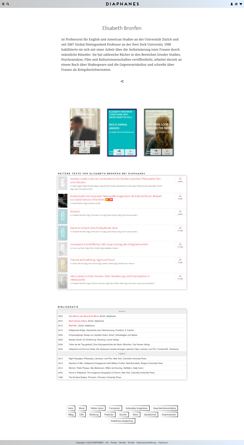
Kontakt (131, 442)
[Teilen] (122, 81)
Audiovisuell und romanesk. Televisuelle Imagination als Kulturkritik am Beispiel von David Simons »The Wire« (115, 198)
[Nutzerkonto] (231, 4)
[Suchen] (7, 4)
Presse (114, 442)
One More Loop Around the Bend (84, 316)
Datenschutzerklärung (146, 442)
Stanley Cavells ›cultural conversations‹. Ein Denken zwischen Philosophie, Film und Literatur (115, 180)
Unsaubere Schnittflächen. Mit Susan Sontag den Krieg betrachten (109, 244)
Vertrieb (122, 442)
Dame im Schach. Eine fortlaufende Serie (94, 228)
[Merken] (72, 111)
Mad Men (73, 325)
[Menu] (3, 4)
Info (107, 442)
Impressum (163, 442)
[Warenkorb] (240, 4)
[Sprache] (236, 4)
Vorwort (75, 211)
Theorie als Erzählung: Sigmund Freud (92, 259)
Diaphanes (122, 4)
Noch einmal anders (78, 320)
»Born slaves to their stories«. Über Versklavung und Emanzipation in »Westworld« (110, 278)
